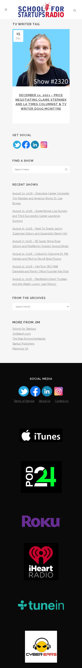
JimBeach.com (21, 333)
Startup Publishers (23, 343)
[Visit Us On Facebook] (25, 148)
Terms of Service (24, 401)
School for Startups (24, 328)
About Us (44, 401)
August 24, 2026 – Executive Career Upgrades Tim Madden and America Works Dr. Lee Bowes (40, 198)
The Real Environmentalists (29, 338)
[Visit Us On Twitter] (16, 148)
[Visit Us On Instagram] (43, 148)
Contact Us (61, 401)
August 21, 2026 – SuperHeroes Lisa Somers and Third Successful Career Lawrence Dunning (39, 215)
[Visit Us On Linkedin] (34, 148)
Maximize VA (20, 348)
